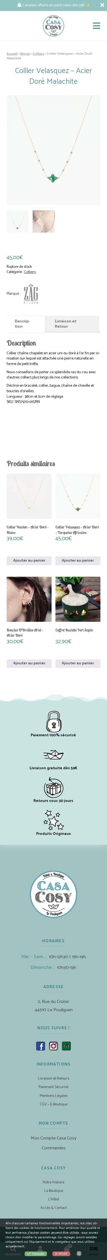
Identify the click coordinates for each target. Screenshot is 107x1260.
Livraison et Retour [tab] (65, 324)
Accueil (12, 54)
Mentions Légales (53, 1096)
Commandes (54, 1148)
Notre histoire (53, 1182)
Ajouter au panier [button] (29, 560)
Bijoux (25, 54)
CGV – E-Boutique (53, 1104)
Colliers (38, 54)
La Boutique (53, 1191)
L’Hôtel (53, 1199)
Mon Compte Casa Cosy (54, 1138)
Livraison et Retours (53, 1078)
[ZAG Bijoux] (24, 293)
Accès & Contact (53, 1208)
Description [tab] (22, 324)
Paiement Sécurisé (53, 1087)
